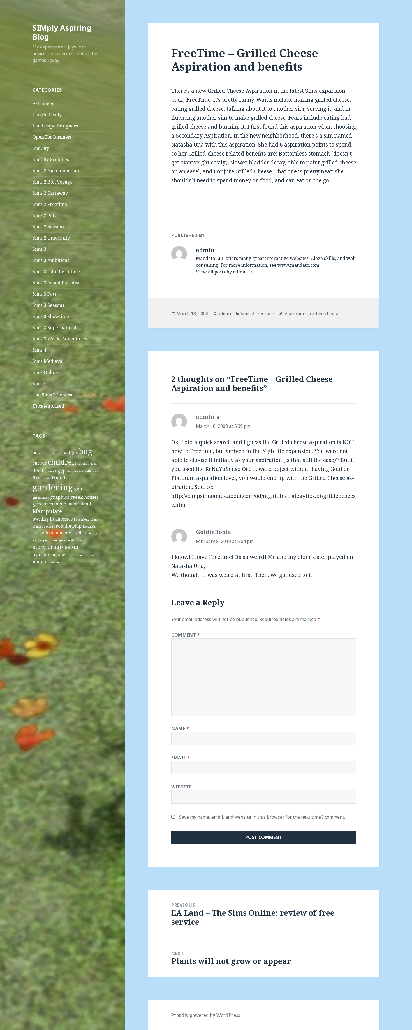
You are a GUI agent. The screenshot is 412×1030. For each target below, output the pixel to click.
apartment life (51, 453)
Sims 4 (39, 350)
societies (90, 533)
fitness (46, 478)
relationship (69, 526)
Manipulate (47, 511)
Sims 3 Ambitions (51, 260)
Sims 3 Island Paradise (56, 283)
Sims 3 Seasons (48, 305)
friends (59, 478)
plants (37, 526)
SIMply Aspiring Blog (62, 32)
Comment (185, 635)
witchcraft (57, 562)
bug (85, 451)
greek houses (84, 497)
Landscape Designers (55, 126)
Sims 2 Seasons (48, 227)
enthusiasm (92, 471)
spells (37, 540)
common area (87, 463)
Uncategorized (48, 406)
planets (96, 519)
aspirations (296, 313)
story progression (55, 547)
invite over (65, 504)
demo (50, 471)
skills (77, 533)
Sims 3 (39, 249)
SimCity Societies (51, 159)
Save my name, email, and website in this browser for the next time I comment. (262, 817)
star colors (83, 540)
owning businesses (53, 519)
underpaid (86, 555)
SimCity (41, 148)
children (62, 462)
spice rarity (67, 540)
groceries (43, 504)
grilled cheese (324, 313)
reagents (48, 526)
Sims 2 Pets (44, 215)
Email (180, 758)
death (39, 471)
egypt (61, 471)
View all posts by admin (222, 272)
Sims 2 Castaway (50, 193)
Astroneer (43, 103)
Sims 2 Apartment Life (56, 171)
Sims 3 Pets (44, 294)
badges (70, 452)
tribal (74, 555)
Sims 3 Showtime (51, 316)
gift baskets (41, 498)
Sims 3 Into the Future (56, 271)
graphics (59, 497)
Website (181, 787)
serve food (44, 533)
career (40, 463)
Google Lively (47, 115)
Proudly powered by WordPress (205, 1015)
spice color (49, 540)
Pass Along (81, 519)
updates (41, 561)
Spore (39, 384)
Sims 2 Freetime (50, 204)
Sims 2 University (51, 238)
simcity (63, 533)
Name (180, 728)
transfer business (51, 554)
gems (79, 489)
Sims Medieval (48, 361)
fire (36, 478)
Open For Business (52, 137)
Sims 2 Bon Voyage (53, 182)
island (84, 504)
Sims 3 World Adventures (60, 339)
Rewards (89, 526)
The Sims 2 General (53, 395)
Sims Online (45, 372)
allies (36, 453)
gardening (53, 487)
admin (224, 313)
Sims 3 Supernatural (54, 327)
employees (76, 471)
